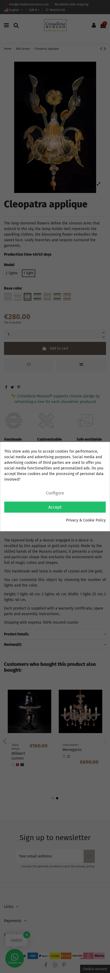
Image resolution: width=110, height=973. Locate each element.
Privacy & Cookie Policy (86, 520)
